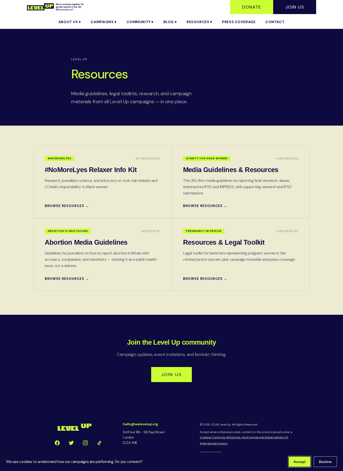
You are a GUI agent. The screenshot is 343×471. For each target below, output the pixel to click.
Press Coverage (238, 22)
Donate (251, 7)
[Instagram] (85, 442)
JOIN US (171, 375)
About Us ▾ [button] (70, 22)
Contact (274, 22)
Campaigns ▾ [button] (103, 22)
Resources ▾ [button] (199, 22)
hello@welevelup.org (140, 424)
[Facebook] (57, 442)
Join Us (294, 7)
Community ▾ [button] (140, 22)
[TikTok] (99, 442)
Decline (325, 462)
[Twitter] (71, 442)
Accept (300, 462)
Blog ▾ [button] (170, 22)
